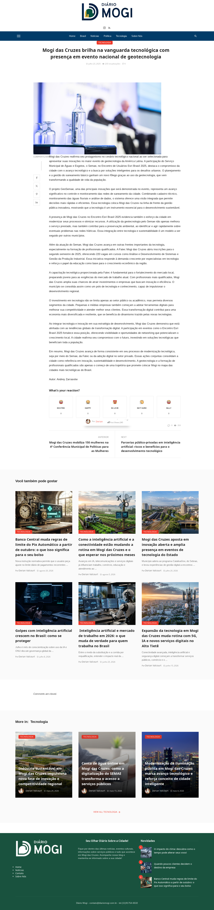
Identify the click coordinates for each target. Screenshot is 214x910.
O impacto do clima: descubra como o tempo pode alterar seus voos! (174, 850)
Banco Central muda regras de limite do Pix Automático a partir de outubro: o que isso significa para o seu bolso (43, 547)
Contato (19, 873)
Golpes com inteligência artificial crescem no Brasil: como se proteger (43, 635)
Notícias (95, 36)
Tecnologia (121, 36)
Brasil (83, 36)
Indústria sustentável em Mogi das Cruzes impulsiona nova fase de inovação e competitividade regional (42, 776)
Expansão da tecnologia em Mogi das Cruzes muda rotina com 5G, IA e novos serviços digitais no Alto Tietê (170, 638)
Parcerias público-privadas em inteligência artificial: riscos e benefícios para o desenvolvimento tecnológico (150, 447)
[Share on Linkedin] (36, 202)
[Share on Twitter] (36, 186)
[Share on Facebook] (36, 178)
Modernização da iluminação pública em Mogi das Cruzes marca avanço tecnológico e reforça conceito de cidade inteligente (169, 773)
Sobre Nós (136, 36)
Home (72, 36)
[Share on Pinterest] (36, 194)
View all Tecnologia (105, 811)
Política (107, 36)
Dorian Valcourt (27, 570)
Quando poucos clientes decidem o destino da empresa (173, 865)
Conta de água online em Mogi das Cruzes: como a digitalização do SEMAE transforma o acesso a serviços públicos (103, 773)
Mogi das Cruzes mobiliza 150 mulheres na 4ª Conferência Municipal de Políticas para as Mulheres (79, 447)
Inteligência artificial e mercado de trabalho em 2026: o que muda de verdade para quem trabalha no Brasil (106, 638)
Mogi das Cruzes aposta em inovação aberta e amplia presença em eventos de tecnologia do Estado (165, 547)
